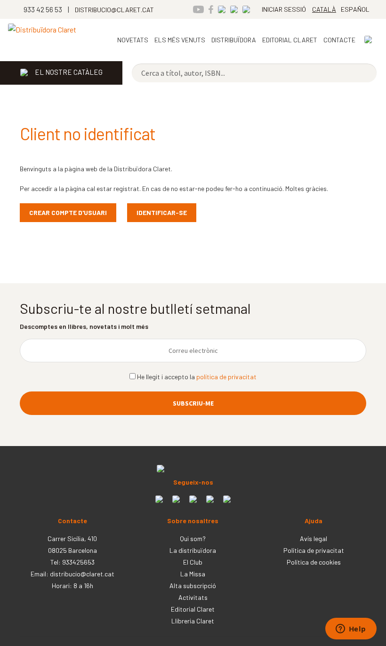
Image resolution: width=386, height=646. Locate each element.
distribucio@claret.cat (82, 574)
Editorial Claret (193, 609)
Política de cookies (314, 562)
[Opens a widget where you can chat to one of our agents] (351, 629)
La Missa (192, 574)
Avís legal (313, 538)
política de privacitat (226, 377)
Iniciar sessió (284, 9)
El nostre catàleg (69, 72)
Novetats (132, 40)
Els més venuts (179, 40)
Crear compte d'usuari (68, 212)
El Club (192, 562)
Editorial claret (289, 40)
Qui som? (193, 538)
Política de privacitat (313, 550)
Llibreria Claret (192, 621)
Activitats (193, 597)
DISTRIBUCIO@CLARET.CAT (114, 10)
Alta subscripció (192, 586)
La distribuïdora (192, 550)
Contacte (339, 40)
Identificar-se (162, 212)
